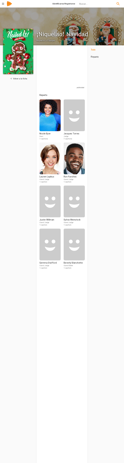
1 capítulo (43, 182)
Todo (93, 49)
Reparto (95, 56)
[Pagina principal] (9, 6)
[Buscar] (118, 4)
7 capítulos (43, 139)
